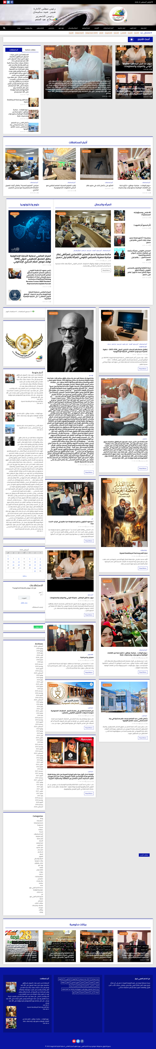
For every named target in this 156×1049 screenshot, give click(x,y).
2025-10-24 (146, 262)
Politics (41, 829)
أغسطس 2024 (38, 699)
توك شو (61, 28)
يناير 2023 (40, 742)
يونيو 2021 (39, 784)
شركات (97, 992)
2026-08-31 (23, 94)
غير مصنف (40, 892)
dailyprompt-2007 (84, 979)
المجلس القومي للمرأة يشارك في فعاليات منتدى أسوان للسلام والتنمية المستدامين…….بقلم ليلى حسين (139, 255)
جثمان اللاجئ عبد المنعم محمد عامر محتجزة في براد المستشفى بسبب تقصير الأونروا (19, 126)
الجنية (87, 982)
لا (40, 594)
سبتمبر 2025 (39, 670)
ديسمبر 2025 (39, 664)
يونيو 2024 (39, 704)
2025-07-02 (46, 286)
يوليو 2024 (39, 702)
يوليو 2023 (39, 728)
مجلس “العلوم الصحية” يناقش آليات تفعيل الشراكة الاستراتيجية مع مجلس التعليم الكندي (22, 187)
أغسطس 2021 (38, 780)
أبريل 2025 (40, 682)
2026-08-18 (81, 715)
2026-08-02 (33, 193)
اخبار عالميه (121, 28)
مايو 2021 (40, 786)
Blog (41, 818)
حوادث (41, 872)
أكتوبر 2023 (39, 722)
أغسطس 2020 (38, 806)
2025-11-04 (142, 354)
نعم (40, 592)
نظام (78, 992)
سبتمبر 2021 (39, 777)
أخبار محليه (148, 60)
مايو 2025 (40, 679)
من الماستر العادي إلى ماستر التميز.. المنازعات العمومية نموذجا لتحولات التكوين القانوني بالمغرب (72, 712)
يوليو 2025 (39, 675)
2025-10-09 (31, 960)
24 (35, 568)
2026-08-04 (71, 190)
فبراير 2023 (39, 739)
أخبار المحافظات (108, 28)
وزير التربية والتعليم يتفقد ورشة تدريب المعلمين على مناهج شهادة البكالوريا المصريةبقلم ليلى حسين (134, 91)
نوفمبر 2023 (39, 719)
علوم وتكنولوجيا (143, 347)
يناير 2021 (40, 795)
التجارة (91, 982)
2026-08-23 (23, 131)
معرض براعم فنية (87, 657)
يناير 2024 (40, 715)
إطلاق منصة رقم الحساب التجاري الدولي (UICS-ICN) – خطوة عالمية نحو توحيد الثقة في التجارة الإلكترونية (125, 350)
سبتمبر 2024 (39, 697)
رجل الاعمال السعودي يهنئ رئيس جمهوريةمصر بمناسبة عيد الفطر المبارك (80, 989)
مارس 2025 (39, 684)
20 (19, 564)
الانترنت (97, 982)
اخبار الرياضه (86, 28)
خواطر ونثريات (143, 550)
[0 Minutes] (96, 179)
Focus (41, 827)
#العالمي (123, 33)
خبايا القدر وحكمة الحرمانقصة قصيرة (18, 101)
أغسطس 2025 (38, 673)
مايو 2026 (40, 653)
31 (35, 571)
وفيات (41, 912)
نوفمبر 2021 (39, 773)
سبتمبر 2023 (39, 724)
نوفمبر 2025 (39, 666)
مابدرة (82, 992)
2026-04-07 (146, 217)
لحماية (87, 992)
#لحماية (116, 33)
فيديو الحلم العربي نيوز (36, 896)
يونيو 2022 (39, 757)
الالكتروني (68, 979)
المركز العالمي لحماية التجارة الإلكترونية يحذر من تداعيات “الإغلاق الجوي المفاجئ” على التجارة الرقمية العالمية (37, 295)
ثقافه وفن (40, 28)
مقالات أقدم (144, 855)
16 (40, 564)
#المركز (130, 33)
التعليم (130, 84)
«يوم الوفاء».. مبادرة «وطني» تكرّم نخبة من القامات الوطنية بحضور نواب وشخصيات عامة (79, 92)
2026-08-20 (147, 69)
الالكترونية (61, 979)
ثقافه (41, 867)
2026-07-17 (147, 97)
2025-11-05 (46, 265)
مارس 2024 (39, 710)
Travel (41, 831)
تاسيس (76, 986)
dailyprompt (95, 979)
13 (19, 561)
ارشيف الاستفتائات (37, 607)
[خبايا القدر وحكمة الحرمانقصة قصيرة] (11, 1011)
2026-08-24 (106, 96)
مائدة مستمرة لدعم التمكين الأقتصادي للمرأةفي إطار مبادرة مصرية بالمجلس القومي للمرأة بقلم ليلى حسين (83, 255)
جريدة (71, 986)
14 (13, 561)
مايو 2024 (40, 706)
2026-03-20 (146, 228)
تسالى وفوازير (39, 863)
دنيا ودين (51, 28)
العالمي (97, 986)
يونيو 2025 (39, 677)
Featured (40, 825)
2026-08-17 (81, 781)
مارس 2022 (39, 764)
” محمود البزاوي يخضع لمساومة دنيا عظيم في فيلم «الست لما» (71, 523)
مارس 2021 (39, 791)
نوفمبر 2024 (39, 693)
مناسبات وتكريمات (37, 905)
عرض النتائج (24, 602)
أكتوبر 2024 (39, 695)
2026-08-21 (81, 464)
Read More (106, 270)
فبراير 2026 (39, 659)
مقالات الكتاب (39, 903)
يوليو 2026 (39, 648)
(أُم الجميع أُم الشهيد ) (142, 225)
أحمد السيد (143, 723)
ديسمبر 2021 (39, 771)
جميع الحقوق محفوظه (104, 1046)
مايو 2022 (40, 760)
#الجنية (71, 33)
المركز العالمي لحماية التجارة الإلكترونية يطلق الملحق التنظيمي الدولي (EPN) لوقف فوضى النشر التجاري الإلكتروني (30, 259)
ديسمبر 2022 (39, 744)
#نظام (101, 33)
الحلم (82, 982)
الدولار (68, 982)
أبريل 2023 (40, 735)
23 (40, 568)
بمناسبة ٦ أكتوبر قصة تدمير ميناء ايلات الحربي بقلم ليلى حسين (140, 240)
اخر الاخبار (84, 251)
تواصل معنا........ (38, 627)
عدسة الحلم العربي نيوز (36, 887)
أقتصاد (96, 28)
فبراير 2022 (39, 766)
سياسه (41, 883)
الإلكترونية (75, 979)
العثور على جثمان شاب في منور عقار (99, 185)
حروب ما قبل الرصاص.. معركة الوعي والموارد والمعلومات (137, 64)
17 (35, 564)
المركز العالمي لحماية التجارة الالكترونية (62, 1046)
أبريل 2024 (40, 708)
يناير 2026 (40, 661)
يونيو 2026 (39, 650)
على (92, 992)
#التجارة (136, 33)
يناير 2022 (40, 768)
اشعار (41, 854)
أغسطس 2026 (38, 646)
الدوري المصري (75, 982)
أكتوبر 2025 (39, 668)
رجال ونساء (28, 28)
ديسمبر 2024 (39, 690)
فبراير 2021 (39, 793)
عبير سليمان (143, 461)
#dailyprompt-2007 (92, 33)
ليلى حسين (107, 260)
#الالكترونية (108, 33)
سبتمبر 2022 (39, 751)
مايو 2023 (40, 733)
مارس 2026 (39, 657)
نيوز (73, 992)
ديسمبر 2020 (39, 797)
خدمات (109, 344)
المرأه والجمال (73, 28)
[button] (46, 90)
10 (35, 561)
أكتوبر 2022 (39, 748)
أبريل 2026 (40, 655)
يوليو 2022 (39, 755)
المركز (85, 986)
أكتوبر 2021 (39, 775)
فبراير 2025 (39, 686)
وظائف (41, 909)
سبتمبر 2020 (39, 804)
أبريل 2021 (40, 788)
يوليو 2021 (39, 782)
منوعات (40, 907)
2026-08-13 (108, 188)
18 (30, 564)
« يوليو (25, 575)
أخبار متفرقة (39, 836)
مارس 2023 (39, 737)
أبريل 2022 (40, 762)
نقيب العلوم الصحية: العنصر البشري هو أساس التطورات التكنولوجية (61, 186)
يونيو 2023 (39, 731)
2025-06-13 (46, 301)
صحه (18, 28)
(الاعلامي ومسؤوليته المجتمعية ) (142, 213)
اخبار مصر (143, 28)
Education (40, 820)
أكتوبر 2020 (39, 802)
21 (13, 564)
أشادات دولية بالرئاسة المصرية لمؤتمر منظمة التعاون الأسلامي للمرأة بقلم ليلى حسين (98, 955)
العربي (91, 986)
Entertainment (38, 823)
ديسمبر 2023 (39, 717)
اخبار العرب (133, 28)
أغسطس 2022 (38, 753)
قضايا (41, 898)
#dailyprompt (79, 33)
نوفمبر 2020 (39, 800)
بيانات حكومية (124, 84)
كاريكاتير (40, 901)
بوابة (81, 986)
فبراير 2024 (39, 713)
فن (92, 519)
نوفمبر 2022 (39, 746)
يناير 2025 (40, 688)
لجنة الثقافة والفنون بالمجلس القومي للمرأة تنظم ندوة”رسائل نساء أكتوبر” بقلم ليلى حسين (139, 271)
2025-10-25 (146, 245)
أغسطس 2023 (38, 726)
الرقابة (63, 982)
